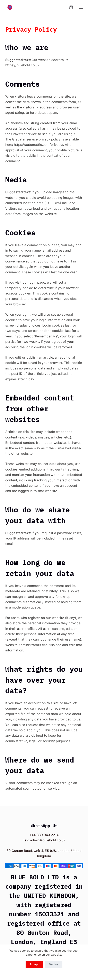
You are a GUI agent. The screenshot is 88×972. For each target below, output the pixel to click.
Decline (53, 964)
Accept (34, 964)
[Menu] (81, 7)
